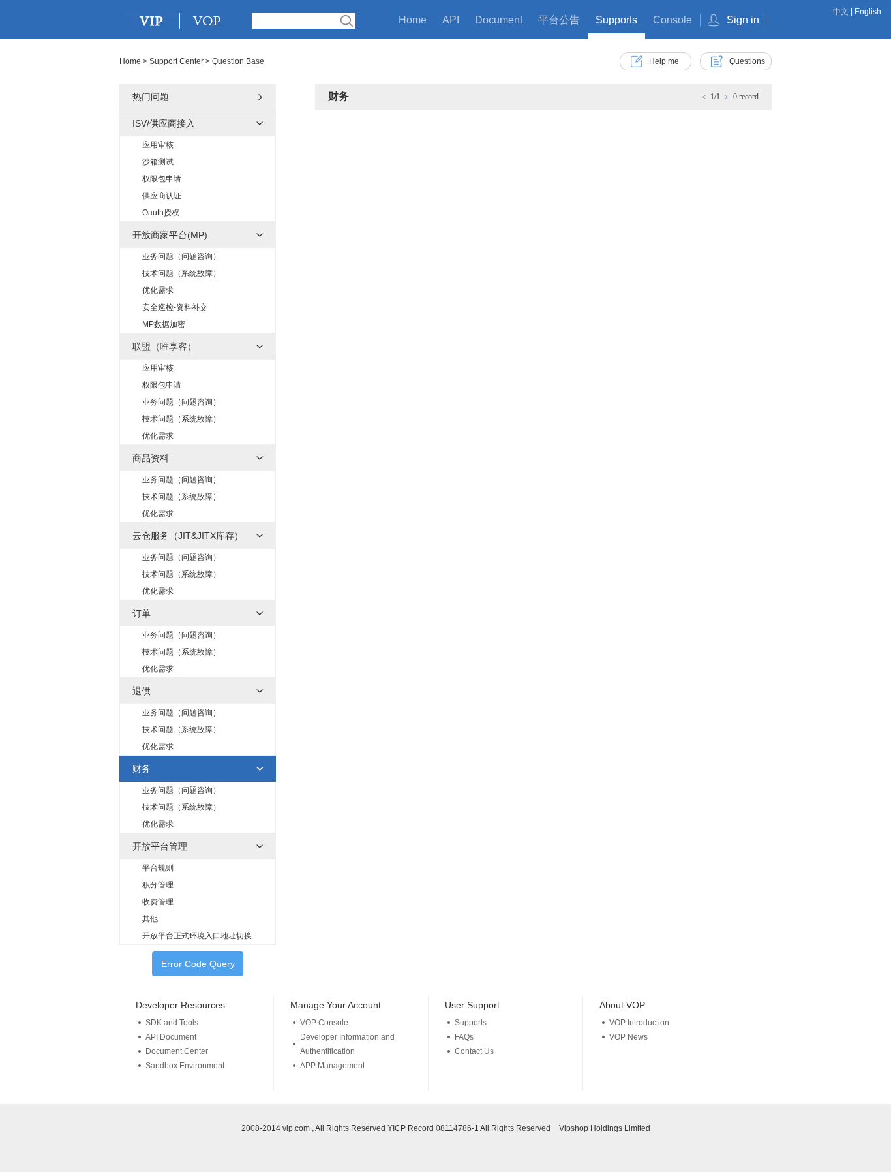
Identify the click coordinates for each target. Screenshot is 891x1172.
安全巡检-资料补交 (174, 307)
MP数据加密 (163, 324)
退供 (141, 691)
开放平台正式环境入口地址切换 (197, 935)
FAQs (464, 1036)
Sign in (743, 19)
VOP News (628, 1036)
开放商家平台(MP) (169, 235)
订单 (141, 613)
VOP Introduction (639, 1022)
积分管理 (158, 884)
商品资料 (150, 458)
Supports (616, 19)
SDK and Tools (171, 1022)
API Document (170, 1036)
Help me (664, 61)
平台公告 (559, 19)
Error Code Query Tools (198, 967)
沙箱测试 (158, 161)
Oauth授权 (160, 212)
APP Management (332, 1065)
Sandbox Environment (184, 1065)
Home (413, 19)
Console (672, 19)
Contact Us (474, 1051)
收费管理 (158, 901)
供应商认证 (161, 195)
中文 (841, 11)
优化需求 (158, 290)
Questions (747, 61)
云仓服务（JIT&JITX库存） (187, 536)
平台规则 (158, 867)
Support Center (176, 61)
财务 (141, 768)
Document (498, 19)
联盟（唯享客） (164, 346)
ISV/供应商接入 (163, 123)
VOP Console (324, 1022)
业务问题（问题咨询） (181, 256)
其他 (150, 918)
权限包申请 (161, 178)
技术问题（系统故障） (181, 273)
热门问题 (150, 96)
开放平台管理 (159, 846)
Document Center (176, 1051)
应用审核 (158, 144)
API (450, 19)
